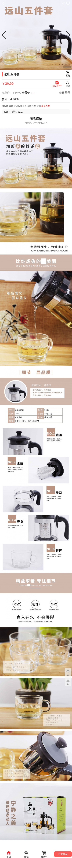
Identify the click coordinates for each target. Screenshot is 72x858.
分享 (62, 3)
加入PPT (57, 86)
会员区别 (45, 106)
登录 (67, 92)
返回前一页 (3, 3)
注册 (61, 92)
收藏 (68, 3)
